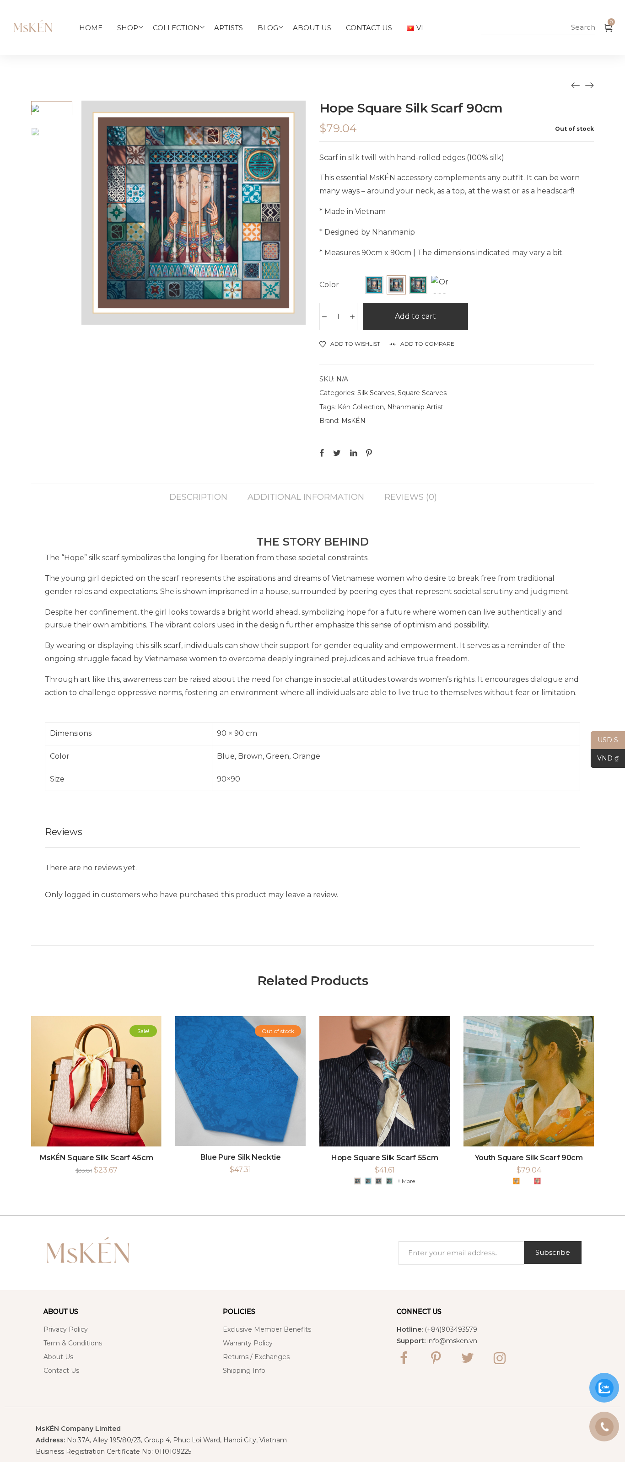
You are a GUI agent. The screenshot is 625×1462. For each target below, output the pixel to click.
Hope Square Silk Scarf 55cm (384, 1157)
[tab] (198, 492)
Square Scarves (422, 393)
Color (329, 284)
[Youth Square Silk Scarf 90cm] (575, 85)
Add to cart (415, 316)
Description (198, 497)
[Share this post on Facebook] (321, 452)
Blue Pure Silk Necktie (240, 1157)
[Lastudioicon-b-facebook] (403, 1358)
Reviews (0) (410, 497)
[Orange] (440, 285)
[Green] (418, 285)
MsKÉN (353, 421)
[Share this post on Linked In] (353, 452)
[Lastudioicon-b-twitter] (467, 1358)
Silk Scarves (375, 393)
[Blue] (374, 285)
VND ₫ (605, 758)
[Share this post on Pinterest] (369, 452)
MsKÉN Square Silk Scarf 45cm (96, 1157)
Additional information (306, 497)
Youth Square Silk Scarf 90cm (529, 1157)
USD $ (604, 740)
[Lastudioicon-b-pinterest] (435, 1358)
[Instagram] (499, 1358)
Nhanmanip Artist (415, 407)
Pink (526, 1181)
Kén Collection (361, 407)
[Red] (537, 1181)
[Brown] (396, 285)
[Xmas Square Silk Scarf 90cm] (589, 85)
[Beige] (357, 1181)
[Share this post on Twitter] (337, 452)
